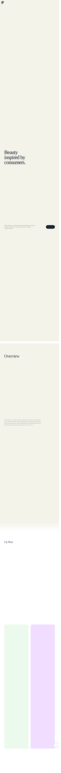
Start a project (50, 227)
